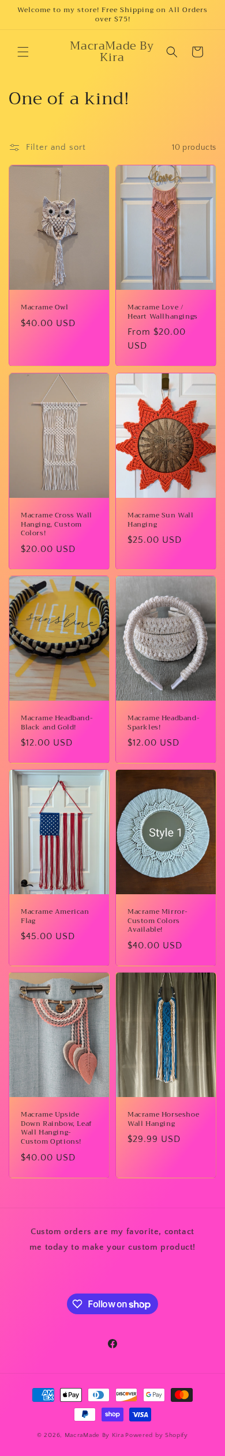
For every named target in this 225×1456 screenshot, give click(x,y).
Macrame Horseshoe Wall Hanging (163, 1119)
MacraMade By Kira (94, 1435)
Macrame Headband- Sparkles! (163, 723)
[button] (23, 52)
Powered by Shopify (156, 1435)
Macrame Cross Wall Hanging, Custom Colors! (56, 524)
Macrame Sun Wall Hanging (160, 520)
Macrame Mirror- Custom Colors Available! (157, 921)
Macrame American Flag (55, 916)
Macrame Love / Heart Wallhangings (162, 312)
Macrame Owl (45, 307)
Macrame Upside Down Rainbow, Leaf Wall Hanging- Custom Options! (56, 1128)
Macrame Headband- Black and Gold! (57, 723)
